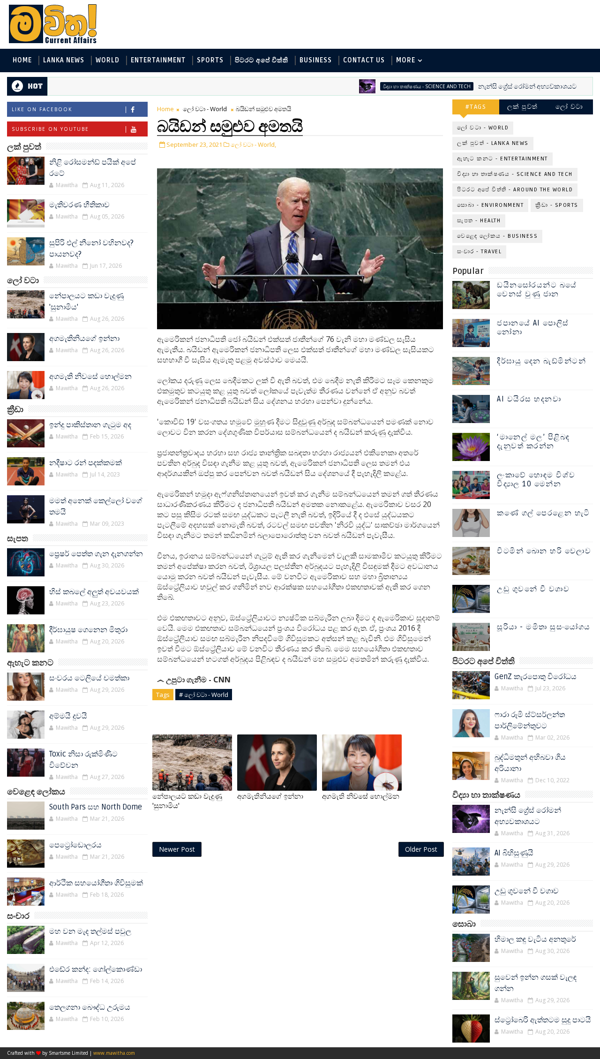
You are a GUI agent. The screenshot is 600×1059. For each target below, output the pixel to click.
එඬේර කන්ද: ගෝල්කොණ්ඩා (95, 969)
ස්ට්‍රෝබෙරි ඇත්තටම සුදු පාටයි (543, 1020)
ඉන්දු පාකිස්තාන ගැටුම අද (90, 425)
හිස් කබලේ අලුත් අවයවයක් (94, 592)
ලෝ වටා (569, 107)
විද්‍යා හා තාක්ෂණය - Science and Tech (400, 86)
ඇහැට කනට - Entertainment (502, 158)
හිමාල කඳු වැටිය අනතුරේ (535, 939)
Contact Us (364, 60)
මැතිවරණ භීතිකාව (79, 205)
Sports (210, 60)
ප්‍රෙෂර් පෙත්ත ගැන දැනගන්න (96, 554)
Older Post (421, 849)
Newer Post (177, 849)
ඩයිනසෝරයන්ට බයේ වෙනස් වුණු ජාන (537, 289)
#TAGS (476, 107)
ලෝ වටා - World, (253, 144)
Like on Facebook (42, 109)
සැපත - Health (479, 220)
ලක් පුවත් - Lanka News (493, 143)
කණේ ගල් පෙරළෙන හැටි (543, 513)
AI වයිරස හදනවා (529, 399)
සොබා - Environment (490, 205)
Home (22, 60)
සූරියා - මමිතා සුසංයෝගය (544, 627)
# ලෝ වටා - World (203, 694)
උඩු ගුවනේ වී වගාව (533, 589)
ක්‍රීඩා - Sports (556, 205)
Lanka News (63, 60)
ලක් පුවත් (522, 107)
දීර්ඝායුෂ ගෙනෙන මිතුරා (88, 630)
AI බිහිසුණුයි (514, 853)
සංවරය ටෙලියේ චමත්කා (89, 678)
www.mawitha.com (114, 1053)
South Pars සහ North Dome (95, 807)
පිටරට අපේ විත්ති (261, 60)
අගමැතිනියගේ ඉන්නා (84, 338)
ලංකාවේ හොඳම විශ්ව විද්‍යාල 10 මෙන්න (536, 479)
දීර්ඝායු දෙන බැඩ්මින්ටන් (541, 361)
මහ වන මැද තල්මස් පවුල (90, 931)
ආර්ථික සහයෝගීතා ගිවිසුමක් (96, 883)
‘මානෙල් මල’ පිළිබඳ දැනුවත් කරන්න (533, 441)
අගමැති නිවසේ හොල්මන (90, 376)
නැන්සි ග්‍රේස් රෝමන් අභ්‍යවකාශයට (500, 87)
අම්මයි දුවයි (68, 716)
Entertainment (158, 60)
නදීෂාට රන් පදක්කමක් (85, 463)
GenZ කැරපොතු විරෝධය (536, 676)
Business (316, 60)
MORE (405, 60)
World (108, 60)
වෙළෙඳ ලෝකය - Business (497, 236)
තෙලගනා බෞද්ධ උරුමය (89, 1007)
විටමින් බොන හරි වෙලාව (544, 551)
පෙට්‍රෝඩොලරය (75, 845)
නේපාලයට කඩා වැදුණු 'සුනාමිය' (187, 801)
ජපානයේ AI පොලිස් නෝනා (533, 327)
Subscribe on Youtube (50, 129)
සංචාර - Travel (479, 251)
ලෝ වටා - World (205, 109)
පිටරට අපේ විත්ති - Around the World (515, 189)
